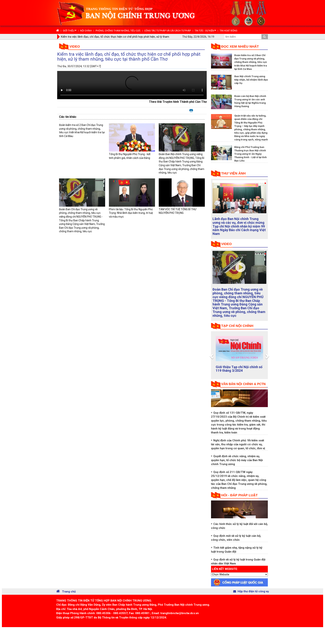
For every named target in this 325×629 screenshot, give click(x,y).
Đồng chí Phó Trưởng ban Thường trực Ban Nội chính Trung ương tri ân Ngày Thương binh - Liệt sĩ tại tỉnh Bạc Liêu (250, 154)
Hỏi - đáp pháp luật (239, 495)
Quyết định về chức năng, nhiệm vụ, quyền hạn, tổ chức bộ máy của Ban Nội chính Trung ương (237, 460)
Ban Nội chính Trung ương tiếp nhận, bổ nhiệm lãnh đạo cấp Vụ (251, 80)
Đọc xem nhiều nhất (240, 46)
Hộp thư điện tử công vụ (253, 591)
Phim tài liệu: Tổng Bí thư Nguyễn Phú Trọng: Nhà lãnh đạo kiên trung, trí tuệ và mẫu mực (131, 213)
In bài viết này (191, 110)
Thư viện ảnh (233, 173)
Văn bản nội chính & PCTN (243, 384)
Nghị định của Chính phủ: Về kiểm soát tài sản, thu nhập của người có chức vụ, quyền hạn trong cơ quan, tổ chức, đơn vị (238, 444)
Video (74, 46)
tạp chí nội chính (237, 326)
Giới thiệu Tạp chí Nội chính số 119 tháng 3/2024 (239, 368)
